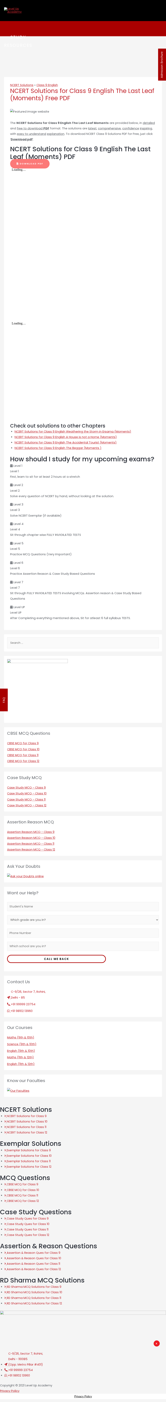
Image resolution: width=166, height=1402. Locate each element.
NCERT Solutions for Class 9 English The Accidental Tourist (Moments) (66, 442)
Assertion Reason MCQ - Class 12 (31, 850)
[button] (30, 163)
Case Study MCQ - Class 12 (26, 805)
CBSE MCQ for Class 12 (23, 761)
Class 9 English (47, 85)
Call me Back (56, 959)
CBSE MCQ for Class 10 (23, 749)
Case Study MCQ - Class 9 (26, 788)
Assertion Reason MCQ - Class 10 (31, 838)
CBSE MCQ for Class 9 (23, 743)
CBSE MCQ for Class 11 (22, 755)
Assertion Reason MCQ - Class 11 (30, 844)
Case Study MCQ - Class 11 (26, 799)
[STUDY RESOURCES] (9, 28)
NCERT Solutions (21, 85)
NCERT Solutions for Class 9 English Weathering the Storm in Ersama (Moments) (73, 432)
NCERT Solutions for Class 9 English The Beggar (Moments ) (58, 448)
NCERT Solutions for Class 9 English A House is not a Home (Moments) (66, 437)
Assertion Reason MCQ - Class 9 (30, 832)
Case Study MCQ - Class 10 (27, 793)
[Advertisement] (87, 1371)
